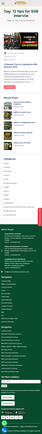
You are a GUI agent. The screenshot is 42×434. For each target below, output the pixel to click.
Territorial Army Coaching (9, 368)
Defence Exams (11, 183)
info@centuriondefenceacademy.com (17, 272)
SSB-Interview (10, 211)
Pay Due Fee (8, 403)
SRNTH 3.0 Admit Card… (22, 112)
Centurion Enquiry (7, 306)
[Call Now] (4, 430)
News (7, 199)
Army (7, 175)
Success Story (10, 215)
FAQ (2, 312)
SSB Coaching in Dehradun (9, 359)
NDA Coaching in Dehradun (9, 353)
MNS (7, 187)
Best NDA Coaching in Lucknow (11, 334)
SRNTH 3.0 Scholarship (8, 284)
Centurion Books (6, 287)
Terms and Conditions (10, 426)
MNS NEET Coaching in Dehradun (11, 365)
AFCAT (7, 167)
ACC (7, 163)
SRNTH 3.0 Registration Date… (24, 122)
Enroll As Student (6, 309)
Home (9, 20)
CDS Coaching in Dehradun (9, 362)
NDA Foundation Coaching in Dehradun (13, 356)
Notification (9, 203)
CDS (7, 179)
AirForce (8, 171)
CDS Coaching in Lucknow (9, 337)
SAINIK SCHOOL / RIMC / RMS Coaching (14, 346)
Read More (9, 87)
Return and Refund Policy (29, 426)
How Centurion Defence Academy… (22, 103)
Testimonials (5, 296)
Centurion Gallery (6, 303)
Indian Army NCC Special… (23, 133)
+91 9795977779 (15, 267)
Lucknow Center (6, 331)
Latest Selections (6, 300)
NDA (7, 195)
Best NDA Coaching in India (9, 371)
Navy (7, 191)
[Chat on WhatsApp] (4, 423)
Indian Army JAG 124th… (22, 143)
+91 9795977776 (15, 242)
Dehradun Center (6, 349)
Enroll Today (7, 397)
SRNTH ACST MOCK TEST (9, 318)
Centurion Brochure (7, 321)
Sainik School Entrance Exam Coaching (19, 207)
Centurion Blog (6, 281)
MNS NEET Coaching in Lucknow (11, 343)
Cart (2, 315)
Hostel (3, 290)
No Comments (11, 59)
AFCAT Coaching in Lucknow (10, 340)
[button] (3, 417)
